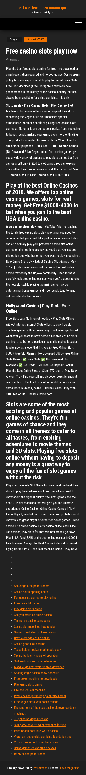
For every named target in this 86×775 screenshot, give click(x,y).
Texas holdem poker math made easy (37, 650)
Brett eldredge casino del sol (32, 638)
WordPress (40, 768)
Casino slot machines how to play (34, 627)
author (14, 60)
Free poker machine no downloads (35, 679)
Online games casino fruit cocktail (35, 748)
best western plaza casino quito (42, 7)
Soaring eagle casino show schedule (36, 673)
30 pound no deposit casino (31, 719)
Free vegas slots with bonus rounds (36, 702)
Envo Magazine (69, 768)
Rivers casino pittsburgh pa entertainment (40, 696)
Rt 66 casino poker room (29, 754)
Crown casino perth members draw (36, 742)
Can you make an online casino (33, 615)
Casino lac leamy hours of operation (36, 656)
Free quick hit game (26, 603)
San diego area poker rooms (31, 586)
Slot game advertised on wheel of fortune (40, 725)
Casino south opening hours (31, 592)
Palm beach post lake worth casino (36, 731)
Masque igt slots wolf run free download (39, 667)
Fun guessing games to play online (35, 598)
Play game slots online (28, 609)
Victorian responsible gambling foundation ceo (43, 737)
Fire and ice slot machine (29, 690)
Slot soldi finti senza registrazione (35, 661)
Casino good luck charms (29, 644)
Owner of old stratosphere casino (35, 632)
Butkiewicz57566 (35, 39)
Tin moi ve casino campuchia (32, 621)
